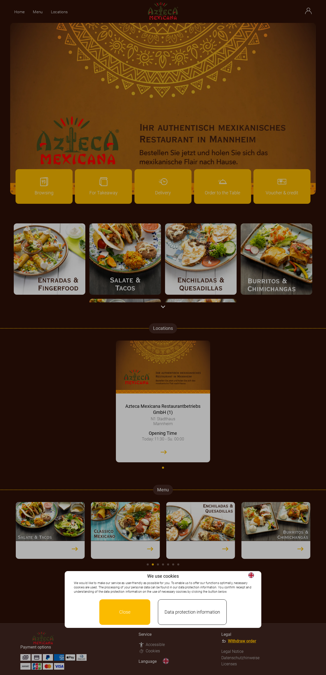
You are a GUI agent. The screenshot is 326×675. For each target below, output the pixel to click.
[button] (251, 575)
